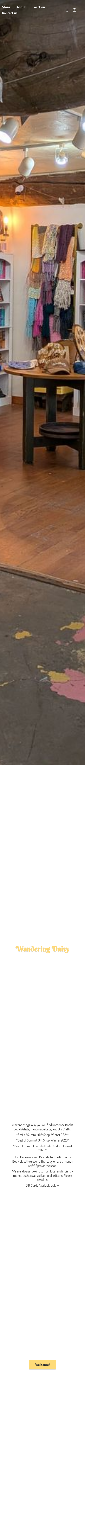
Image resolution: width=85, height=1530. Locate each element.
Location (38, 7)
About (21, 7)
